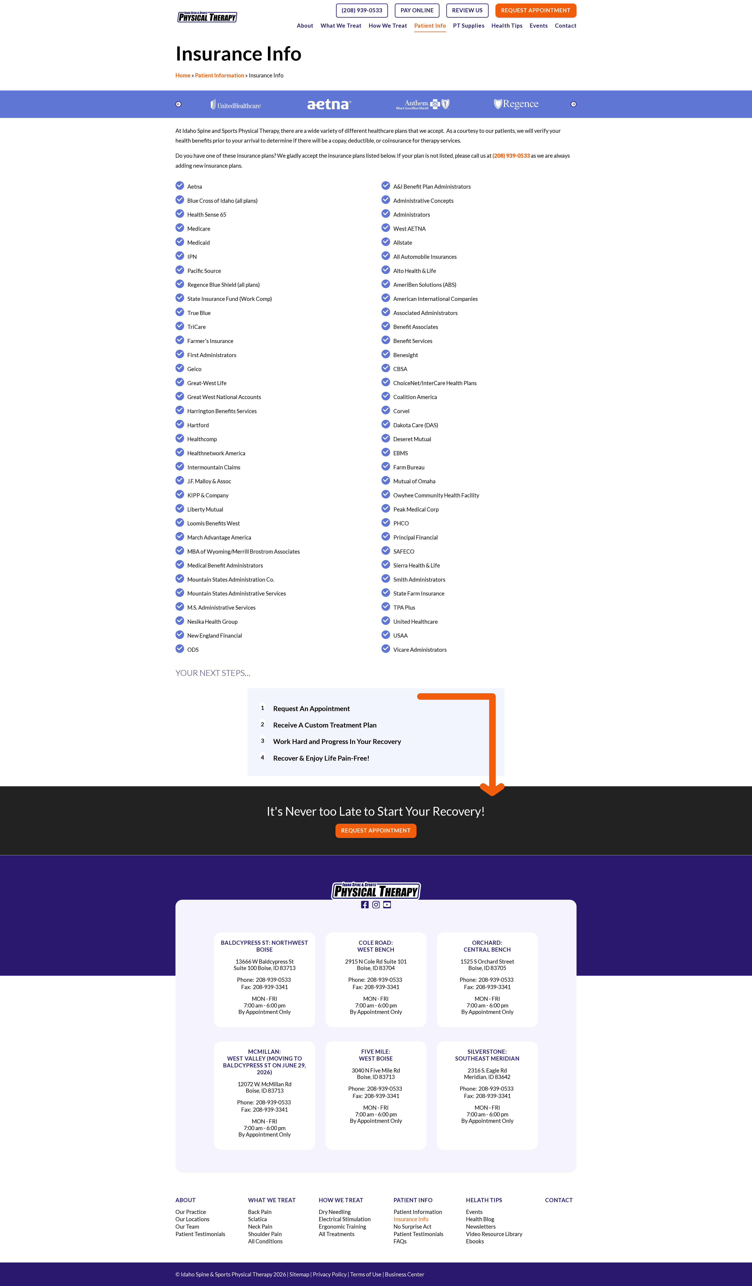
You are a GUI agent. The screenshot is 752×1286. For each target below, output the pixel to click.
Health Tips (507, 25)
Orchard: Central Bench (487, 946)
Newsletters (481, 1226)
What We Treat (341, 25)
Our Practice (190, 1211)
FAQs (400, 1241)
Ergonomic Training (342, 1226)
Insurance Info (411, 1219)
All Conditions (265, 1241)
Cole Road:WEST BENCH (375, 946)
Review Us (467, 10)
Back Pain (260, 1211)
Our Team (187, 1226)
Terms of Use (365, 1274)
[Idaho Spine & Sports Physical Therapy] (376, 890)
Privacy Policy (330, 1274)
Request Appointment (376, 830)
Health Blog (480, 1219)
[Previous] (178, 104)
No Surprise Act (412, 1226)
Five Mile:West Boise (376, 1055)
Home (183, 75)
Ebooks (475, 1241)
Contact (566, 25)
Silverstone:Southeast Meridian (487, 1055)
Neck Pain (260, 1226)
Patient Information (219, 75)
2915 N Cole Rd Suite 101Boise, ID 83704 (376, 964)
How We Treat (388, 25)
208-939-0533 (273, 979)
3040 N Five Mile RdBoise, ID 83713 (376, 1073)
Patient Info (430, 25)
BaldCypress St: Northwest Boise (264, 946)
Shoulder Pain (265, 1234)
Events (539, 25)
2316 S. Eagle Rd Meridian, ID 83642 (487, 1073)
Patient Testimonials (200, 1234)
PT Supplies (468, 25)
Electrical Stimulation (345, 1219)
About (305, 25)
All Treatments (336, 1234)
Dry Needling (335, 1211)
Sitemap (299, 1274)
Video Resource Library (494, 1234)
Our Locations (192, 1219)
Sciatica (257, 1219)
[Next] (574, 104)
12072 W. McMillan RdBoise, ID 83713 (265, 1087)
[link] (365, 905)
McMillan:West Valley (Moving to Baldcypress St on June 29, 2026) (264, 1061)
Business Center (404, 1274)
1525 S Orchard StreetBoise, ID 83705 (487, 964)
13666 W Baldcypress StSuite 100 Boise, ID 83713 (265, 964)
